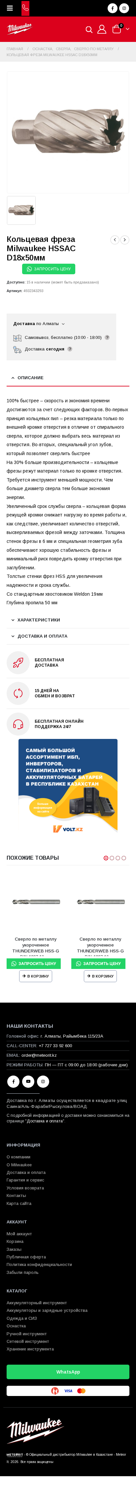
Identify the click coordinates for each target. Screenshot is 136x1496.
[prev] (114, 240)
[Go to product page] (36, 902)
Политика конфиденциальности (39, 1264)
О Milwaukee (19, 1164)
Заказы (14, 1249)
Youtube (28, 1082)
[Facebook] (113, 8)
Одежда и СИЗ (22, 1318)
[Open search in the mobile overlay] (89, 29)
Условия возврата (25, 1187)
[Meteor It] (15, 1454)
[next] (124, 240)
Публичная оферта (26, 1256)
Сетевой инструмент (28, 1341)
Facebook (13, 1082)
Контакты (16, 1195)
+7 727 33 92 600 (55, 1045)
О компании (18, 1156)
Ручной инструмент (27, 1333)
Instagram (43, 1082)
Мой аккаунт (19, 1233)
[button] (12, 8)
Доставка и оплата (44, 1121)
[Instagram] (124, 8)
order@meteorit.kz (39, 1055)
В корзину (38, 976)
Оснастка (16, 1325)
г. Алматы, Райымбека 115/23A (72, 1036)
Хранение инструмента (30, 1348)
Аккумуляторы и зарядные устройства (47, 1310)
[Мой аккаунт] (102, 29)
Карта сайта (19, 1203)
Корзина (15, 1241)
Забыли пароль (23, 1272)
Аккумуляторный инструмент (37, 1302)
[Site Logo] (20, 29)
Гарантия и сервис (25, 1180)
